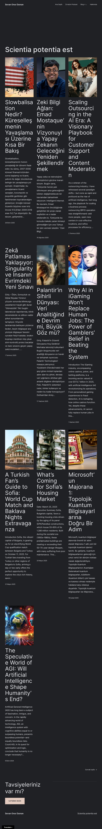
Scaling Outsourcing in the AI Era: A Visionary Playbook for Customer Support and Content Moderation (81, 138)
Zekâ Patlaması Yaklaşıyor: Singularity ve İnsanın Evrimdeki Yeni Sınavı (19, 268)
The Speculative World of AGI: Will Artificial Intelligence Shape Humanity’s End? (19, 674)
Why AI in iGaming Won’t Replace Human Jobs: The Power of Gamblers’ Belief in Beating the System (81, 323)
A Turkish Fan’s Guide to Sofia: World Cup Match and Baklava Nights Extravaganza (19, 502)
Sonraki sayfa (91, 770)
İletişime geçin (15, 801)
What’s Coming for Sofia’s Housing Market (49, 487)
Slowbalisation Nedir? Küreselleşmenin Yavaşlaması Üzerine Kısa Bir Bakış (19, 126)
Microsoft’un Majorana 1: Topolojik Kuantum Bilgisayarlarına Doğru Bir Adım (81, 502)
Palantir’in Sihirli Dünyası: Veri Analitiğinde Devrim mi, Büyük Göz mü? (50, 311)
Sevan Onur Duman (14, 4)
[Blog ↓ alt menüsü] (86, 4)
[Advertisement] (51, 28)
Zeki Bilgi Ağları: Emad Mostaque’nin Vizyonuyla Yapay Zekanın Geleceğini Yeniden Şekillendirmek (50, 135)
